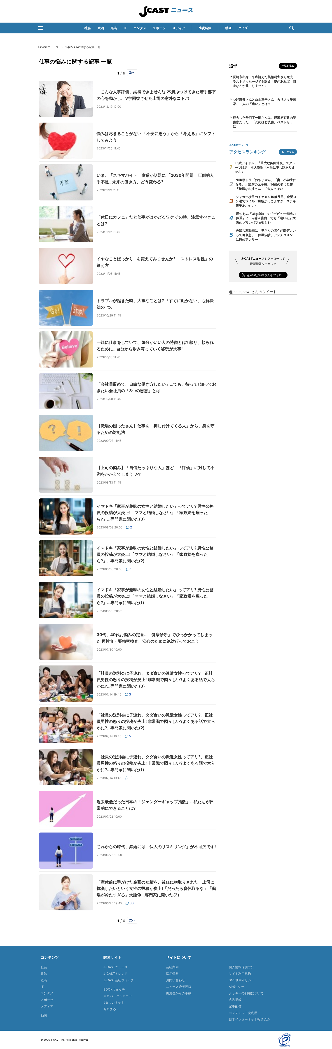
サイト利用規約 (240, 973)
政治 (101, 28)
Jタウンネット (113, 1002)
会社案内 (172, 967)
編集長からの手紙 (178, 993)
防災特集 (205, 28)
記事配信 (235, 1006)
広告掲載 (235, 1000)
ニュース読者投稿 (178, 987)
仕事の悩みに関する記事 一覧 (83, 47)
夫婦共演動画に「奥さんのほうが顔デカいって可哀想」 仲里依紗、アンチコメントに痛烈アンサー (266, 234)
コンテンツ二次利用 (243, 1013)
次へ (132, 72)
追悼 (233, 65)
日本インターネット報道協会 (249, 1019)
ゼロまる (109, 1009)
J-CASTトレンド (115, 973)
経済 (114, 28)
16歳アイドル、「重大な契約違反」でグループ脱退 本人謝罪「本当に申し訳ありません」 (265, 167)
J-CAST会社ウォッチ (118, 980)
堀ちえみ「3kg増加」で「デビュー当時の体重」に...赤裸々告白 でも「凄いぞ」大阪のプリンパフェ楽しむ (266, 218)
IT (125, 28)
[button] (40, 28)
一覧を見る (288, 65)
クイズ (243, 28)
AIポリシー (236, 987)
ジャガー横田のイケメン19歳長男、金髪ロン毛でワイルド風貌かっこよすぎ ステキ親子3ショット (266, 201)
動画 (228, 28)
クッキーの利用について (246, 993)
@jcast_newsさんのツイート (253, 291)
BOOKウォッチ (114, 989)
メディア (178, 28)
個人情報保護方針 (241, 967)
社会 (87, 28)
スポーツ (159, 28)
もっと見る (288, 152)
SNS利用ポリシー (241, 980)
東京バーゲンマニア (117, 996)
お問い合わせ (175, 980)
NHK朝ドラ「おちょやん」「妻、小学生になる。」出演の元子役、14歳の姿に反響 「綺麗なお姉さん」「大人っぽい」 (266, 184)
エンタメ (139, 28)
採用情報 (172, 973)
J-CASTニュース (166, 11)
